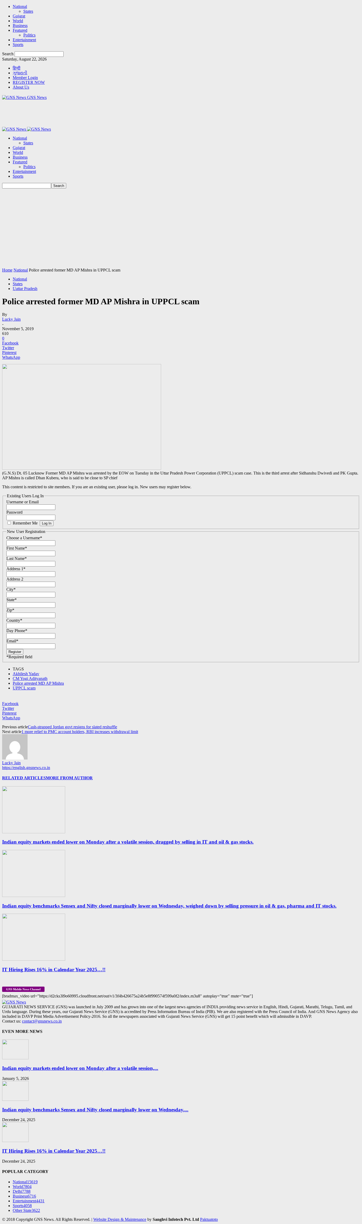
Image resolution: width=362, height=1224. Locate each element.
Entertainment (24, 40)
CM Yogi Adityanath (30, 678)
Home (7, 270)
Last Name (16, 558)
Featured (20, 30)
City (11, 589)
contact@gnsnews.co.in (42, 1021)
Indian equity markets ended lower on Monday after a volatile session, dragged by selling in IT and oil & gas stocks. (128, 842)
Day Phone (16, 630)
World (18, 21)
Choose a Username (24, 538)
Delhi (21, 1191)
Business (20, 25)
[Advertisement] (181, 228)
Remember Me (25, 523)
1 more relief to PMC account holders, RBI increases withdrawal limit (79, 731)
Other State (26, 1210)
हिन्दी (16, 68)
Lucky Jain (11, 319)
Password (14, 512)
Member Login (25, 77)
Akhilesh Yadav (26, 673)
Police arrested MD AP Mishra (38, 683)
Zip (10, 610)
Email (12, 641)
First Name (16, 548)
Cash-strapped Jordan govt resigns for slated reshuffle (72, 727)
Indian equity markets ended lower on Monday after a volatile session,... (80, 1068)
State (11, 599)
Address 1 (15, 569)
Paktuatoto (209, 1219)
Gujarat (19, 16)
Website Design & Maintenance (119, 1219)
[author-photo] (15, 758)
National (20, 6)
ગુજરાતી (20, 73)
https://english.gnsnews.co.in (26, 767)
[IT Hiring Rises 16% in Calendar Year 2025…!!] (33, 959)
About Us (21, 87)
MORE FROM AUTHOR (69, 778)
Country (14, 620)
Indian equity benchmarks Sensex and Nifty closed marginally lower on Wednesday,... (95, 1109)
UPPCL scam (24, 688)
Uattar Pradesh (25, 288)
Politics (29, 35)
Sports (18, 44)
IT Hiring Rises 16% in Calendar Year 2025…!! (53, 969)
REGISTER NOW (29, 82)
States (28, 11)
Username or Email (22, 502)
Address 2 (14, 579)
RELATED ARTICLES (24, 778)
